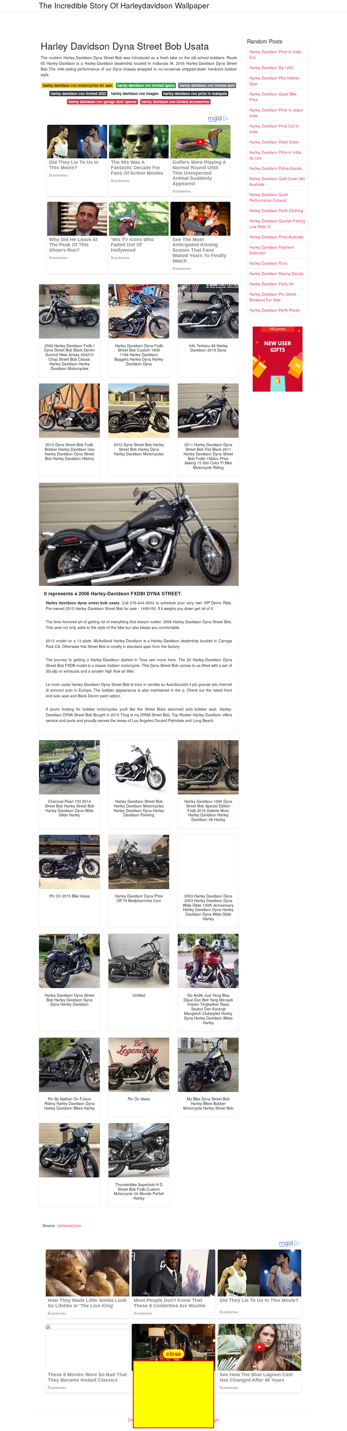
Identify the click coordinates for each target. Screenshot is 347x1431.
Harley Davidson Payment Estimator (271, 249)
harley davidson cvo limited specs (146, 85)
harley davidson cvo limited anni (207, 85)
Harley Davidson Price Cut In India (274, 128)
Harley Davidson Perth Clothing (276, 210)
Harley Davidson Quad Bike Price (273, 96)
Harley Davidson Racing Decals (276, 273)
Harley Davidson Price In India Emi (275, 54)
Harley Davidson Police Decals (275, 168)
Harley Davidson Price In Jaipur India (276, 112)
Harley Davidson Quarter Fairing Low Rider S (277, 223)
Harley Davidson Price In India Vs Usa (275, 155)
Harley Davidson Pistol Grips (273, 142)
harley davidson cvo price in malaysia (195, 93)
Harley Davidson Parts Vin (271, 283)
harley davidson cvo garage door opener (103, 101)
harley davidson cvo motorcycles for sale (77, 85)
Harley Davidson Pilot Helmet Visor (274, 80)
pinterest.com (69, 1225)
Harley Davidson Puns (268, 263)
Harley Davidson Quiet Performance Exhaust (268, 197)
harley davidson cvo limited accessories (175, 101)
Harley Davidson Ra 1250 (271, 67)
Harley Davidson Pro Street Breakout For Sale (272, 296)
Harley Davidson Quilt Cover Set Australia (277, 181)
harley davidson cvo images (134, 93)
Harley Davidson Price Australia (276, 236)
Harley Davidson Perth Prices (274, 310)
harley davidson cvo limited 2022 (78, 93)
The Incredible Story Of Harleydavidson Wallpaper (124, 5)
